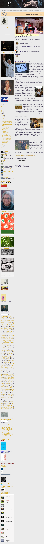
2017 (2, 109)
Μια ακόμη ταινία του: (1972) (6, 428)
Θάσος (12, 350)
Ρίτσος (1, 390)
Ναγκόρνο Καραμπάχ (11, 374)
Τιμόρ (4, 401)
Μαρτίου (3, 144)
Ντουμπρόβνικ (5, 377)
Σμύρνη (1, 394)
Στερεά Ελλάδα (11, 395)
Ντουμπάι (2, 377)
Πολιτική (7, 386)
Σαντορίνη (8, 392)
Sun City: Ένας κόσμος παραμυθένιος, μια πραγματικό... (7, 124)
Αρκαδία (4, 329)
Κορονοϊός (12, 360)
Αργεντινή (12, 327)
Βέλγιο (4, 332)
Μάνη (10, 365)
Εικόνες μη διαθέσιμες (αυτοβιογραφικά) (8, 342)
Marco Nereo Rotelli (7, 408)
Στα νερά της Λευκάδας (4, 131)
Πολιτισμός (10, 386)
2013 (2, 112)
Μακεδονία (2, 365)
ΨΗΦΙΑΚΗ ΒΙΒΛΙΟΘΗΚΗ (19, 9)
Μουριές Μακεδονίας (2, 372)
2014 (2, 111)
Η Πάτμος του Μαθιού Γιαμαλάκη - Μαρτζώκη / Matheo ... (7, 135)
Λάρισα (6, 363)
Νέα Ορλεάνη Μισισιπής (9, 375)
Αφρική (27, 155)
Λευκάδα (13, 363)
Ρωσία (4, 391)
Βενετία (7, 332)
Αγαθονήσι (5, 320)
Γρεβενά (9, 337)
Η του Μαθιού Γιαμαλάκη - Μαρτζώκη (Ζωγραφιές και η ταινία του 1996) (7, 431)
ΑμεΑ (5, 326)
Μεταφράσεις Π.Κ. (4, 369)
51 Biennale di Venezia (6, 319)
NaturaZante (17, 37)
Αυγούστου (3, 116)
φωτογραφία (3, 406)
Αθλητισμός (9, 323)
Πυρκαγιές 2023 (12, 389)
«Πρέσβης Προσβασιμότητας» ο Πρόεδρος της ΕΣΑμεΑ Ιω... (7, 136)
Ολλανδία (1, 378)
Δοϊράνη (1, 341)
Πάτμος (10, 382)
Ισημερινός (7, 353)
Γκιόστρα (1, 337)
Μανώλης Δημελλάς (33, 155)
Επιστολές (13, 346)
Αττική (26, 155)
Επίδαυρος (12, 345)
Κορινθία (6, 360)
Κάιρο (29, 155)
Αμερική (8, 326)
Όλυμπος (4, 378)
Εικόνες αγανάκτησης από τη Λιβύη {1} (5, 132)
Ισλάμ (9, 353)
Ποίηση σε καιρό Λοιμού (6, 385)
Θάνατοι (2, 350)
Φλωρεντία (1, 405)
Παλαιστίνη (2, 380)
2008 (2, 147)
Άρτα (12, 329)
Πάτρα (13, 382)
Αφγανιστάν (5, 331)
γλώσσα (4, 337)
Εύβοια (1, 348)
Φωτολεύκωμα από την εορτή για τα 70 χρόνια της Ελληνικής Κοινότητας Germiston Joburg (8, 171)
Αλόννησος (3, 326)
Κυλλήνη (12, 362)
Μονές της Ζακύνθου (6, 371)
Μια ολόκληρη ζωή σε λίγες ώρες (5, 141)
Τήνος (2, 401)
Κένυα (12, 357)
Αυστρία (1, 331)
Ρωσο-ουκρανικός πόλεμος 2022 (7, 391)
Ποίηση (7, 384)
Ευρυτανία (5, 348)
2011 (1, 113)
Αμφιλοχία (13, 326)
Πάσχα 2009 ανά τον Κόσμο (10, 381)
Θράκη (5, 351)
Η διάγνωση (3, 125)
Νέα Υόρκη (13, 375)
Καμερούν (12, 356)
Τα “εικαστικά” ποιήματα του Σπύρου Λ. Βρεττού (6, 137)
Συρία (5, 397)
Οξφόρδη (6, 378)
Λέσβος (10, 363)
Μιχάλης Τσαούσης (11, 370)
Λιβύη (30, 155)
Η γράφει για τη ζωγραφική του (6, 427)
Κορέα (3, 360)
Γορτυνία (6, 337)
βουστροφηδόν (18, 54)
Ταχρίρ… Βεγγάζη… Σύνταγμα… (23, 61)
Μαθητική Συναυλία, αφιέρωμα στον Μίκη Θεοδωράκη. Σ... (7, 138)
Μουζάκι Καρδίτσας (11, 371)
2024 (2, 105)
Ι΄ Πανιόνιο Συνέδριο (9, 351)
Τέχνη (2, 400)
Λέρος (8, 363)
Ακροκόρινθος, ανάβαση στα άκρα (5, 119)
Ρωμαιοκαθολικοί (12, 390)
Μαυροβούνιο (2, 367)
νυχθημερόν (17, 41)
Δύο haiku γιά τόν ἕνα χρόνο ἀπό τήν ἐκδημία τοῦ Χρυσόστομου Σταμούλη (26, 46)
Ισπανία (12, 353)
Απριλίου (3, 143)
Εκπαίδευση (7, 344)
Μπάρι (1, 374)
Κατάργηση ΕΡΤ (2, 357)
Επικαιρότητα (2, 346)
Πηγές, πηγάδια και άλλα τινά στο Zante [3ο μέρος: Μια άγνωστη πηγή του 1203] (8, 177)
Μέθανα (12, 368)
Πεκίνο (12, 383)
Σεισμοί (12, 392)
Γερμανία (9, 335)
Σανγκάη (4, 392)
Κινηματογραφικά (3, 359)
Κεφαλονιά (8, 358)
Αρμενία (7, 329)
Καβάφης (12, 354)
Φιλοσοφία (6, 404)
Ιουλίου (2, 117)
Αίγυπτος (24, 155)
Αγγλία (8, 320)
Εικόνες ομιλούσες (3, 343)
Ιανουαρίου (3, 145)
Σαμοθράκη (1, 392)
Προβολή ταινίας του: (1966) (5, 424)
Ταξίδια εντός (11, 398)
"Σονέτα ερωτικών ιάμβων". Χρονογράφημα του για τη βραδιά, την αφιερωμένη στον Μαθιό (7, 429)
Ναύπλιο (1, 375)
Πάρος (5, 381)
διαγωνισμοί (2, 338)
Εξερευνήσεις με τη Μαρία (3, 345)
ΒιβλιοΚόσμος (11, 333)
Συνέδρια (7, 396)
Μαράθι (10, 366)
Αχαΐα (12, 331)
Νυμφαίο (9, 377)
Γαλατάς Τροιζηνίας (3, 335)
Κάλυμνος (5, 356)
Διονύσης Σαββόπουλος (8, 340)
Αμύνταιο (10, 326)
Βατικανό (1, 332)
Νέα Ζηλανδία (5, 375)
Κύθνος (6, 362)
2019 (2, 108)
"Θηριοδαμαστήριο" (11, 317)
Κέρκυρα (4, 358)
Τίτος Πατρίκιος (7, 401)
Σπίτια (4, 395)
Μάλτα (8, 365)
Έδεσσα (9, 341)
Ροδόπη (4, 390)
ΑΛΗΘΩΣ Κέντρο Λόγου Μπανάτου (9, 325)
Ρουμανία (9, 390)
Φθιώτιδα (12, 403)
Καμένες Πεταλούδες (8, 356)
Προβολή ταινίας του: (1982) (5, 430)
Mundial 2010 (11, 408)
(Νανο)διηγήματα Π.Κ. (7, 318)
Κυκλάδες (9, 362)
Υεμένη (9, 403)
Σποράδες (7, 395)
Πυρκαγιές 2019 (5, 389)
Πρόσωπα (12, 387)
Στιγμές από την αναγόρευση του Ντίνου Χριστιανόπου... (7, 139)
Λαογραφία (3, 363)
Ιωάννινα (6, 354)
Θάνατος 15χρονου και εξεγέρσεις (7, 350)
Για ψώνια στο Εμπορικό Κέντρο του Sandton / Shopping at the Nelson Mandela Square (8, 157)
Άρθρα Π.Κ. (10, 328)
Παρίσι (3, 381)
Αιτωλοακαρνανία (11, 324)
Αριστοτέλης (2, 329)
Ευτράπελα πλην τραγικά (10, 348)
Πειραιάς (9, 383)
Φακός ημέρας (3, 118)
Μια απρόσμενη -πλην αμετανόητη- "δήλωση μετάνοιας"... (7, 126)
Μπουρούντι (4, 374)
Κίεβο (11, 358)
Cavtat (1, 408)
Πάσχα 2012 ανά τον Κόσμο (5, 382)
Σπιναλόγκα (2, 395)
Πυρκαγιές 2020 (8, 389)
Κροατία (1, 362)
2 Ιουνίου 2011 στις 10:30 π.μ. (20, 161)
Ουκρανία (2, 379)
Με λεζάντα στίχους (12, 367)
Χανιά (6, 407)
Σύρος (8, 397)
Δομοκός (3, 341)
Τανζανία (12, 397)
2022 (2, 106)
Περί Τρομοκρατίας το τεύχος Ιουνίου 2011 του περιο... (7, 134)
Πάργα (1, 381)
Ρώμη (1, 391)
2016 (2, 110)
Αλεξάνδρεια (2, 325)
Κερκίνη (1, 358)
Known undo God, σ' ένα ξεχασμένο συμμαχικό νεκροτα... (7, 121)
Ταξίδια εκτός (3, 398)
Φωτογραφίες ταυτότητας (9, 406)
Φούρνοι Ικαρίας (8, 405)
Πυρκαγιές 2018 (2, 389)
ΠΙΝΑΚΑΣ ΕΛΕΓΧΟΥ (25, 9)
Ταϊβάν (10, 397)
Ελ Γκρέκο (11, 344)
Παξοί (12, 380)
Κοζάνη (1, 360)
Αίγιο (5, 324)
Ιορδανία (4, 353)
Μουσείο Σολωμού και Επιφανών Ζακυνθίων (7, 372)
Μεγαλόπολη (9, 368)
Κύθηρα (4, 362)
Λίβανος (5, 364)
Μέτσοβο (10, 369)
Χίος (9, 407)
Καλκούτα (2, 356)
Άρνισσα (10, 329)
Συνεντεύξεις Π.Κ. (2, 397)
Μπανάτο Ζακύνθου (9, 373)
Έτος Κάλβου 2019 (10, 347)
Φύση (11, 405)
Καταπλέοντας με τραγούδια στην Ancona (5, 128)
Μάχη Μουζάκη (6, 367)
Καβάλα (9, 354)
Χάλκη (1, 407)
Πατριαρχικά (3, 383)
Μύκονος (7, 374)
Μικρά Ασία (6, 370)
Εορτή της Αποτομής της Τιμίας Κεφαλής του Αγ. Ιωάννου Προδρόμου (26, 42)
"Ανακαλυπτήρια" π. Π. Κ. (4, 317)
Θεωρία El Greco (2, 351)
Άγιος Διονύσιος (9, 322)
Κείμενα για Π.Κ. (7, 357)
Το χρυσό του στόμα (3, 133)
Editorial (3, 408)
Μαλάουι (6, 365)
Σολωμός (4, 394)
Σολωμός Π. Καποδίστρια (10, 394)
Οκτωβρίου (3, 115)
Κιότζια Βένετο (8, 359)
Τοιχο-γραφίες (11, 401)
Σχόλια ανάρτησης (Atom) (21, 165)
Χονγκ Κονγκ (12, 407)
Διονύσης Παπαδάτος (3, 340)
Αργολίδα (2, 328)
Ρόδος (6, 390)
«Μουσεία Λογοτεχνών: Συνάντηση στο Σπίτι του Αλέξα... (7, 122)
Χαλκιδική (4, 407)
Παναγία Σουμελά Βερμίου (7, 380)
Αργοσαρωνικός (5, 328)
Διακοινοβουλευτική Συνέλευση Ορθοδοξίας (8, 338)
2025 (2, 104)
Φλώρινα (4, 405)
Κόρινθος (9, 360)
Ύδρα (6, 403)
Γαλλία (6, 335)
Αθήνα (23, 155)
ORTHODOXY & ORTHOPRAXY (20, 50)
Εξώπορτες (8, 345)
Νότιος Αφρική (8, 376)
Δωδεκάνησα (6, 341)
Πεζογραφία (7, 383)
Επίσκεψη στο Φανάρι (8, 346)
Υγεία (4, 403)
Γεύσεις (13, 335)
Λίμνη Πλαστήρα (11, 364)
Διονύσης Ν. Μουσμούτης (8, 339)
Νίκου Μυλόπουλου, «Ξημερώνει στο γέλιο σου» (6, 142)
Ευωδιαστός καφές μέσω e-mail (4, 129)
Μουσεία (6, 372)
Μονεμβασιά (2, 371)
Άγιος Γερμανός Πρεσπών (3, 322)
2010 (2, 146)
